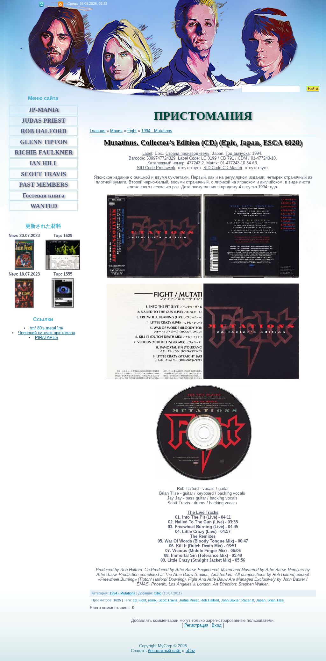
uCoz (190, 650)
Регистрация (196, 625)
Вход (217, 625)
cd (135, 600)
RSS (60, 4)
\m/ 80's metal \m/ (46, 328)
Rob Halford (210, 600)
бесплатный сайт (164, 650)
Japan (261, 600)
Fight (132, 130)
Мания (116, 130)
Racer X (247, 600)
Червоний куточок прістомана (46, 332)
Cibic (157, 593)
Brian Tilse (275, 600)
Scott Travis (168, 600)
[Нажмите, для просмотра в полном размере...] (154, 276)
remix (152, 600)
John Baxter (230, 600)
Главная (41, 4)
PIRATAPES (46, 337)
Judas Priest (189, 600)
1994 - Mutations (156, 130)
